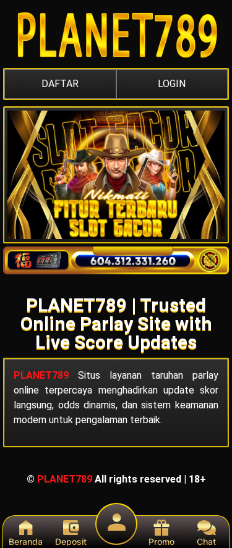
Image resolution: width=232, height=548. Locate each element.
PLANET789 (41, 375)
